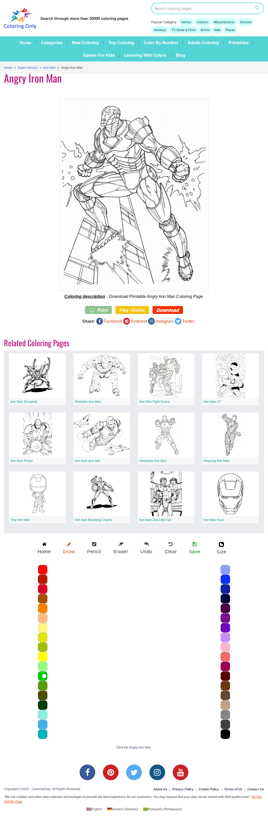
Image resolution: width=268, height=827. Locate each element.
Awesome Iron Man (153, 461)
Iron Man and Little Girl (155, 520)
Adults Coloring (203, 42)
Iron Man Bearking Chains (93, 520)
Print (102, 310)
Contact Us (255, 789)
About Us (160, 789)
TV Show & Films (184, 29)
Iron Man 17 (212, 402)
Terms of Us (233, 789)
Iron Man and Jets (87, 461)
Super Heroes (27, 68)
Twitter (188, 321)
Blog (180, 55)
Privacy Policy (183, 789)
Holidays (160, 29)
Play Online (132, 310)
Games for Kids (99, 55)
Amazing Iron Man (217, 461)
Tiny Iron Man (20, 520)
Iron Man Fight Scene (154, 402)
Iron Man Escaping (23, 402)
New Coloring (85, 42)
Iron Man (49, 68)
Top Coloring (121, 42)
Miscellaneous (224, 22)
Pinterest (139, 321)
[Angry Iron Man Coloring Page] (134, 195)
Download (168, 310)
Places (230, 29)
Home (25, 42)
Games (186, 22)
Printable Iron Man (88, 402)
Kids (217, 29)
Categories (52, 42)
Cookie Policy (209, 789)
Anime (205, 29)
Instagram (164, 321)
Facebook (113, 321)
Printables (238, 42)
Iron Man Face (214, 520)
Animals (246, 22)
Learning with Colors (145, 55)
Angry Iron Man (140, 747)
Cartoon (202, 22)
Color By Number (161, 42)
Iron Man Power (21, 461)
